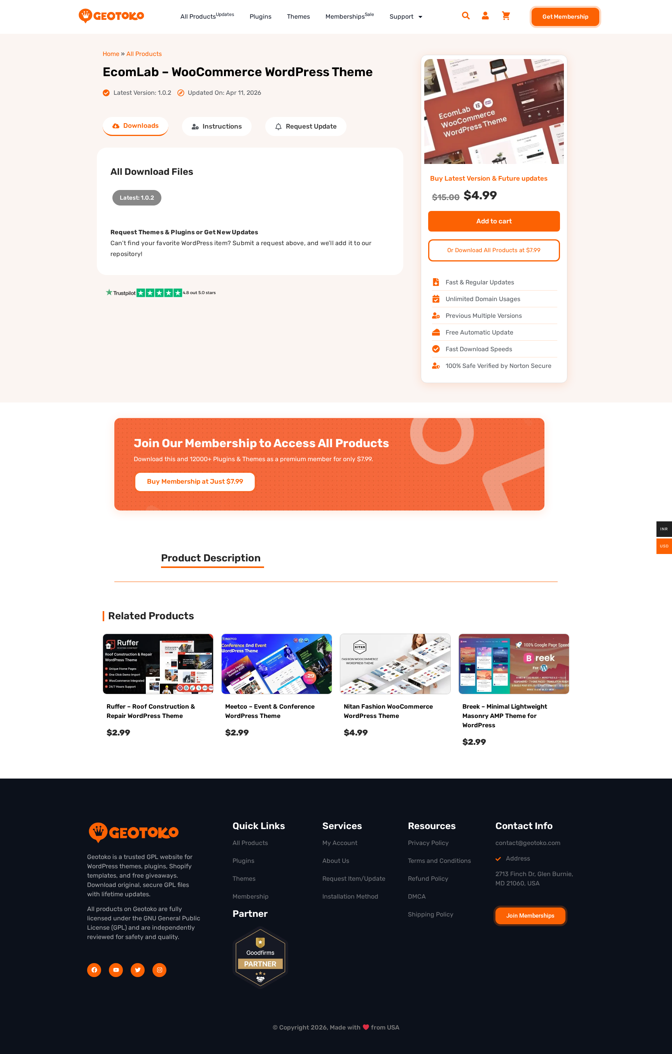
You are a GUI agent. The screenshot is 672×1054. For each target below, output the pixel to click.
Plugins (260, 16)
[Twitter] (138, 970)
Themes (298, 16)
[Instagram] (159, 970)
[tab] (135, 126)
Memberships (350, 16)
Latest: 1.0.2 (136, 195)
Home (111, 53)
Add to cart (494, 221)
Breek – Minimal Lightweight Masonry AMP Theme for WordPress (504, 716)
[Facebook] (94, 970)
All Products (207, 16)
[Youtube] (116, 970)
